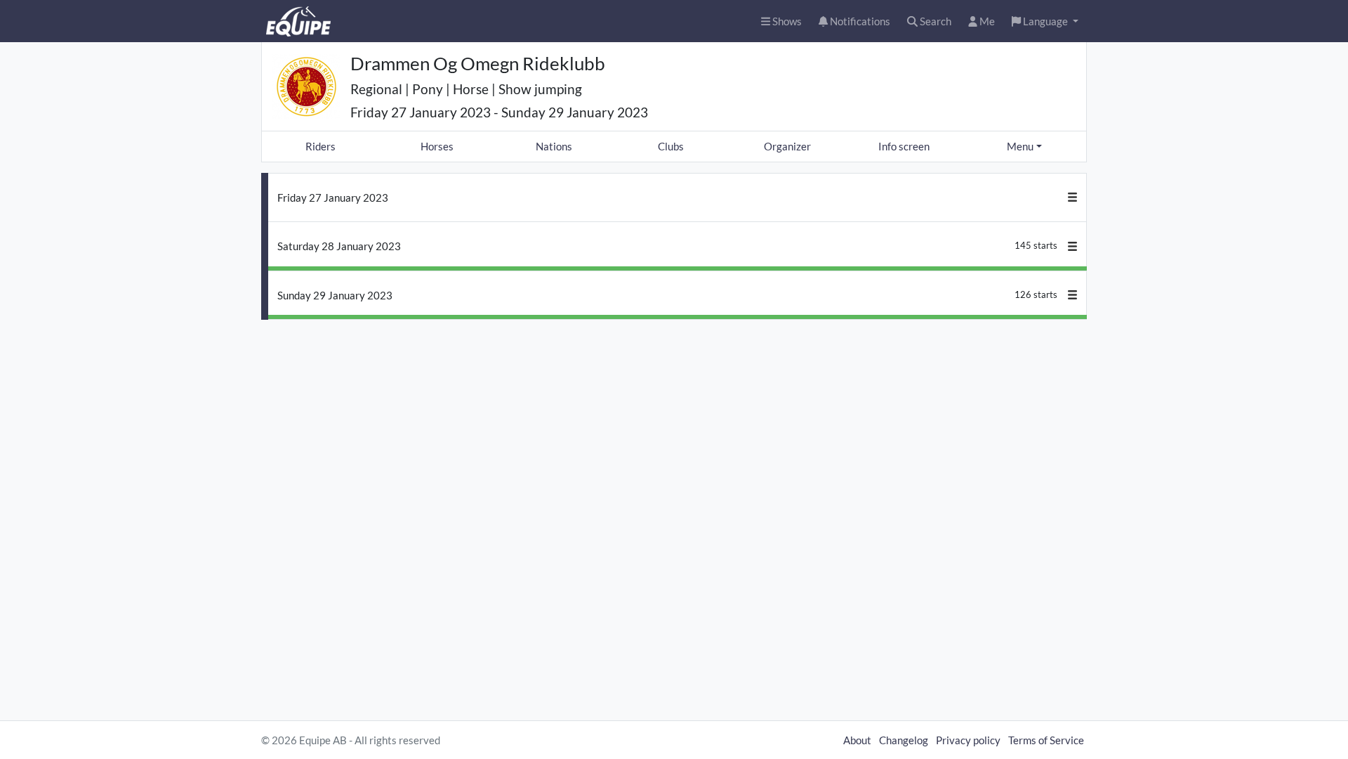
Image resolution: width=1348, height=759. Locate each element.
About (857, 740)
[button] (1045, 21)
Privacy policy (968, 740)
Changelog (903, 740)
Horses (437, 146)
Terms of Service (1046, 740)
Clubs (671, 146)
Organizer (787, 146)
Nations (554, 146)
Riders (320, 146)
